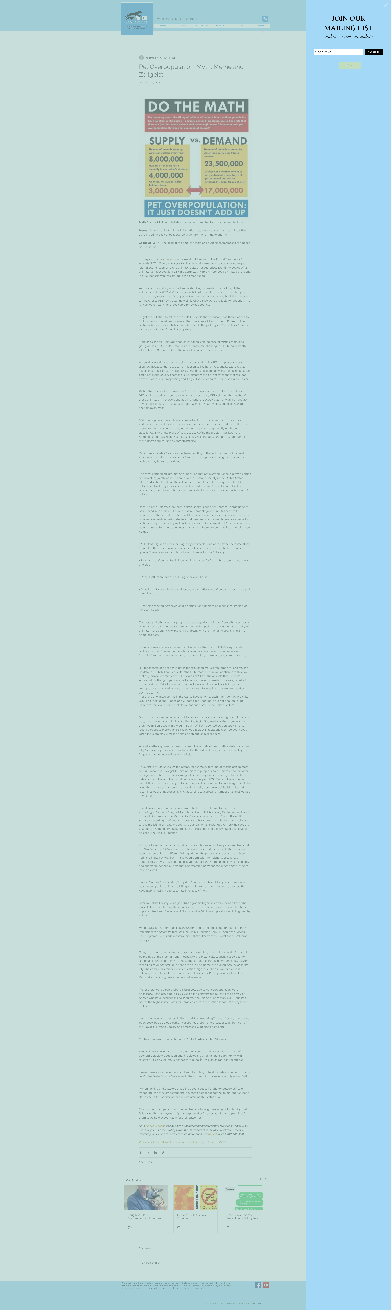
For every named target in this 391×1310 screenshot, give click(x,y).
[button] (385, 5)
